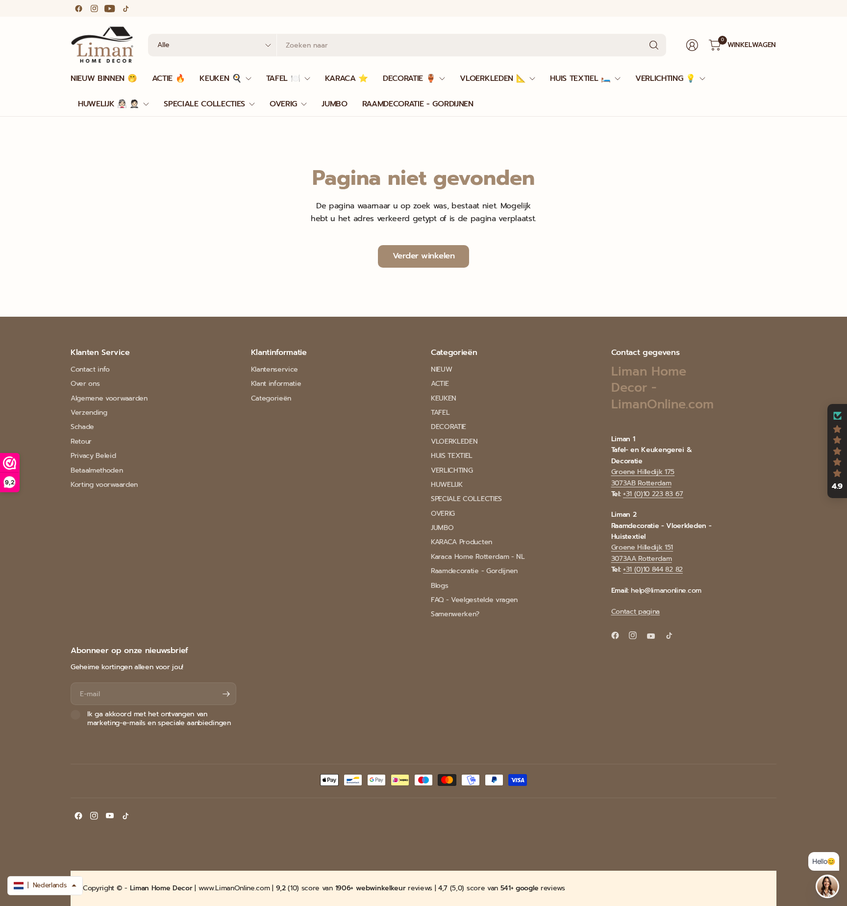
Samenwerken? (455, 614)
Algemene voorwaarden (109, 398)
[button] (837, 451)
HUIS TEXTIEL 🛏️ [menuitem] (580, 78)
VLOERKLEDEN (454, 441)
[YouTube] (110, 8)
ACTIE (439, 383)
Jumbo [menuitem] (334, 104)
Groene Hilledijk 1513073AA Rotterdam (642, 552)
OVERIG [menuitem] (283, 104)
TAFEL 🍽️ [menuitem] (283, 78)
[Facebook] (78, 8)
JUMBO (442, 528)
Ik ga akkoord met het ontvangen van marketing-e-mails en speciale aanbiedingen (159, 718)
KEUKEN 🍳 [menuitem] (220, 78)
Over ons (85, 383)
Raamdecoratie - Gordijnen (474, 571)
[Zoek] (654, 45)
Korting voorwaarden (104, 484)
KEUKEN (443, 398)
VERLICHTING (452, 470)
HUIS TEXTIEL (452, 456)
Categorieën (271, 398)
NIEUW (441, 369)
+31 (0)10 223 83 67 (653, 494)
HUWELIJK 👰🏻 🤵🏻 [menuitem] (108, 104)
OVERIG (443, 513)
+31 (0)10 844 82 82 (653, 569)
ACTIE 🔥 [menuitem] (168, 78)
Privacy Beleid (93, 456)
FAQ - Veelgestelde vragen (474, 600)
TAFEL (440, 412)
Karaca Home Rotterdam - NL (478, 557)
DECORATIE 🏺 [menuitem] (409, 78)
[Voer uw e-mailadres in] (226, 693)
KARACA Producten (461, 542)
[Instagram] (94, 8)
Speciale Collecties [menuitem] (204, 104)
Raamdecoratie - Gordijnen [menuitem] (417, 104)
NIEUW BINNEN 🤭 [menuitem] (104, 78)
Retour (81, 441)
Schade (82, 427)
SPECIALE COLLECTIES (466, 499)
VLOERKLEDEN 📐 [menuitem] (492, 78)
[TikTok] (125, 8)
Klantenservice (275, 369)
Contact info (90, 369)
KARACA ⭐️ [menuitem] (346, 78)
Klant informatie (276, 383)
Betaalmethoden (97, 470)
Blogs (439, 585)
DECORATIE (448, 427)
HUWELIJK (446, 484)
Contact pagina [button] (635, 611)
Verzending (89, 412)
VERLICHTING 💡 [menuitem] (665, 78)
